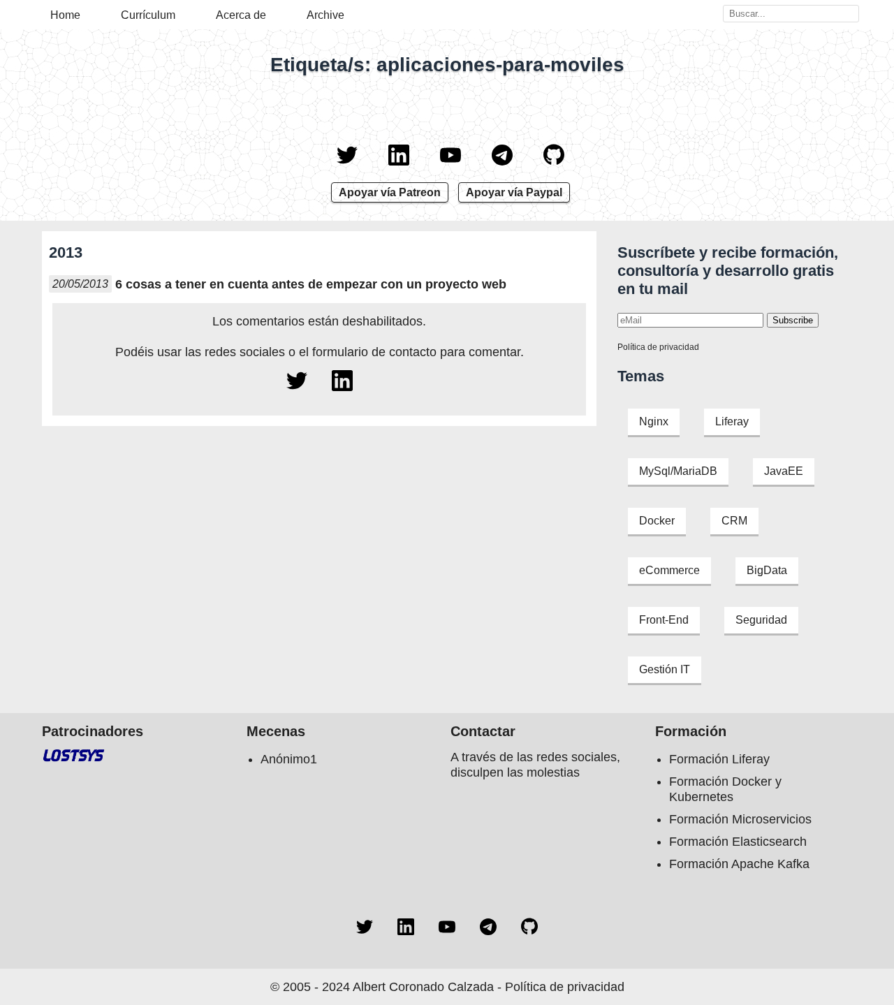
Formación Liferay (719, 759)
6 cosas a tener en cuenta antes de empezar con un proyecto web (310, 284)
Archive (325, 15)
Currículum (148, 15)
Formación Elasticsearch (738, 842)
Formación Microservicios (740, 819)
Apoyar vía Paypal (514, 192)
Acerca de (241, 15)
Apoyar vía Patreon (390, 192)
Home (65, 15)
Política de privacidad (658, 347)
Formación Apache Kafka (739, 864)
